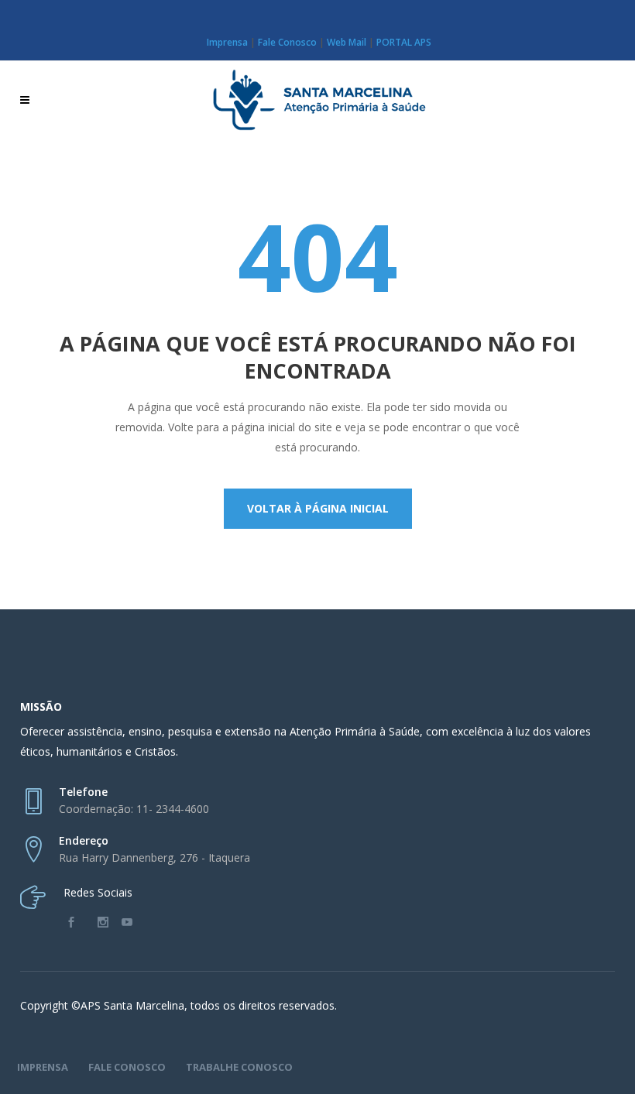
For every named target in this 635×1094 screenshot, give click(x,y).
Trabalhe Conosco (239, 1067)
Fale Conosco (287, 42)
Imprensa (227, 42)
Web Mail (346, 42)
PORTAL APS (403, 42)
